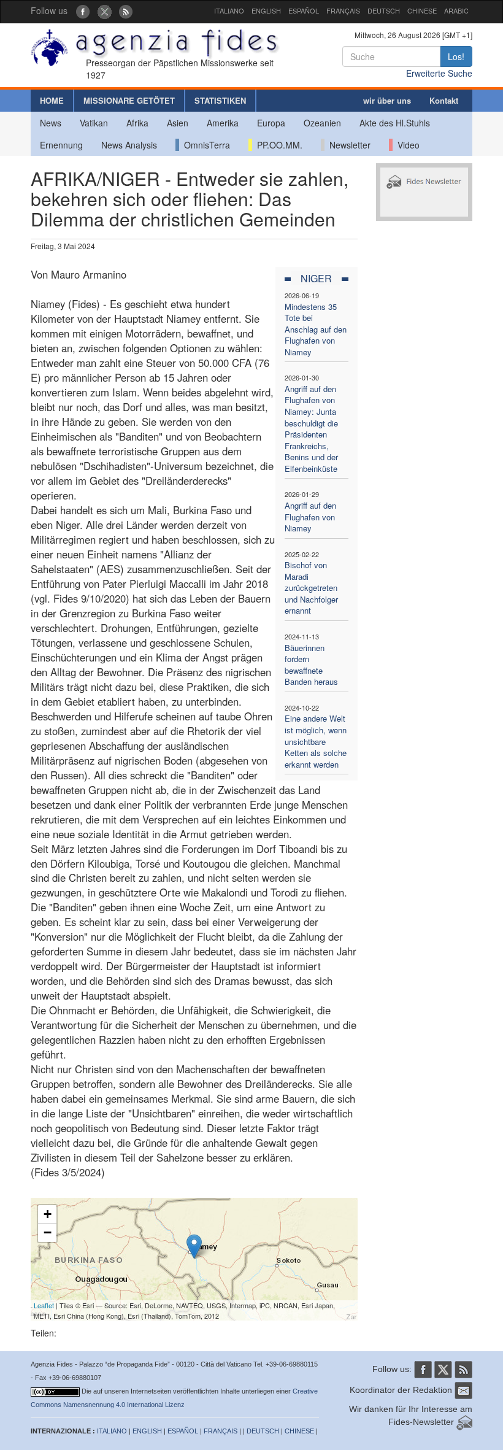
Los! (456, 56)
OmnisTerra (204, 145)
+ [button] (48, 1214)
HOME (52, 100)
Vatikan (94, 123)
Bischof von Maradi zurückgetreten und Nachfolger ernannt (311, 587)
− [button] (48, 1232)
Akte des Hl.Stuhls (394, 123)
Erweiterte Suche (439, 73)
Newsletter (347, 145)
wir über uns (387, 100)
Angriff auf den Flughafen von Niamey (310, 516)
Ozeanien (322, 123)
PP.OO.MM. (277, 145)
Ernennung (61, 145)
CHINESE (422, 10)
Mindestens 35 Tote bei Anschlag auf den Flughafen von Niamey (316, 329)
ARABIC (456, 10)
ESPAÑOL (303, 10)
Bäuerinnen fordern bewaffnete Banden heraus (311, 665)
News (50, 123)
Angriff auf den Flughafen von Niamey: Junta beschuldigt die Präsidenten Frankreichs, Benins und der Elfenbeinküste (311, 428)
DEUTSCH (383, 10)
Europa (271, 123)
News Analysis (129, 145)
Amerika (223, 123)
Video (406, 145)
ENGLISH (266, 10)
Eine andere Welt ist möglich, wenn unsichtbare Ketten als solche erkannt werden (316, 740)
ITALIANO (229, 10)
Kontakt (443, 100)
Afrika (137, 123)
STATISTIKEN (220, 100)
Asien (177, 123)
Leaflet (44, 1305)
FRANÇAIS (343, 10)
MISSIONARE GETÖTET (129, 100)
